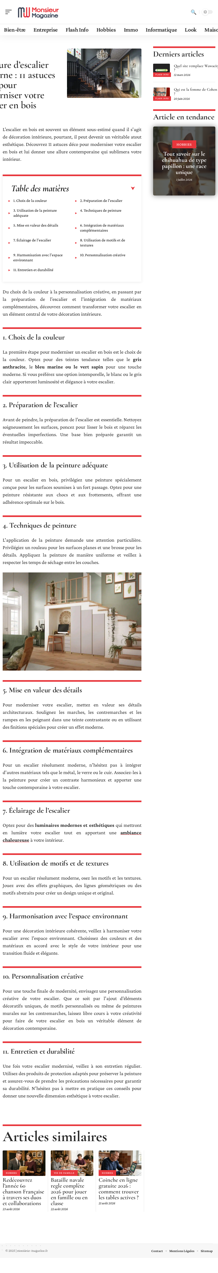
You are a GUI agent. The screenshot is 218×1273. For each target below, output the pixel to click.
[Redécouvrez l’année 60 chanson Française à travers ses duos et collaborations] (24, 1163)
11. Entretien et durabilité (33, 270)
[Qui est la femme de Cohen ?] (161, 94)
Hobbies (11, 1172)
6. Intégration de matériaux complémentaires (102, 227)
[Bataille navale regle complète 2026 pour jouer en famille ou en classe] (72, 1163)
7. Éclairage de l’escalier (32, 240)
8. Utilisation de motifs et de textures (102, 242)
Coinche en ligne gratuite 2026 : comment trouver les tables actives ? (119, 1188)
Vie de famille (64, 1172)
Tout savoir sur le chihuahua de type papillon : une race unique (184, 163)
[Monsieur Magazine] (38, 12)
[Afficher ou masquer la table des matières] (102, 188)
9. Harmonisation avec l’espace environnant (38, 257)
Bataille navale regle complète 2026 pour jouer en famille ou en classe (69, 1191)
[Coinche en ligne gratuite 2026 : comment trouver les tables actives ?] (120, 1163)
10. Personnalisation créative (102, 255)
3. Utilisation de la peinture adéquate (35, 213)
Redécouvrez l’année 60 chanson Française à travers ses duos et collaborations (23, 1191)
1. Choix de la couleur (30, 200)
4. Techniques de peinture (100, 210)
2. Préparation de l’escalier (101, 200)
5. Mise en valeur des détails (35, 225)
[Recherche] (193, 11)
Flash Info (162, 74)
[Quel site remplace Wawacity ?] (161, 70)
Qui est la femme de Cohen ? (195, 91)
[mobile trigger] (9, 12)
